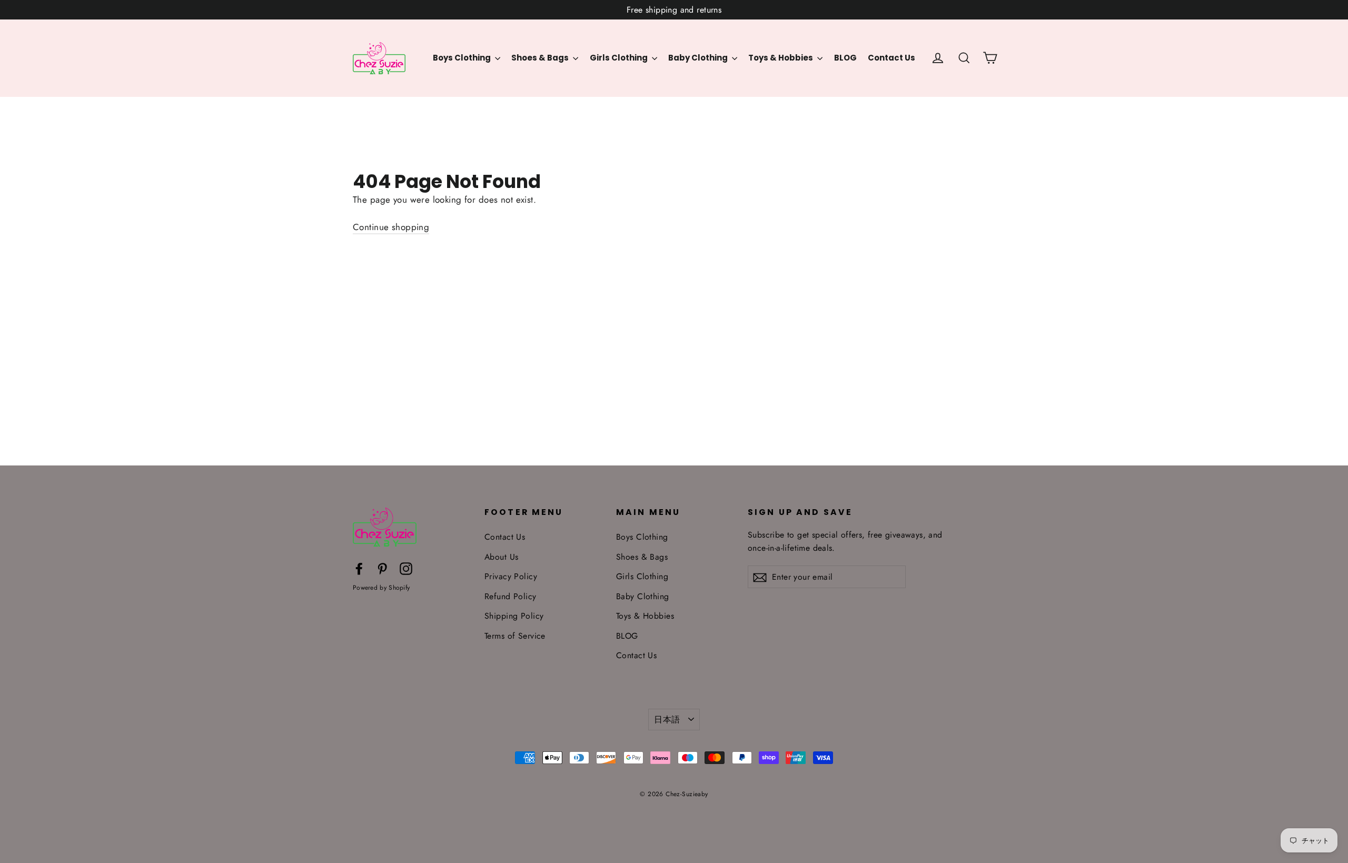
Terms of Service (515, 636)
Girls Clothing (619, 57)
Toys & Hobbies (781, 57)
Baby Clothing (698, 57)
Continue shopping (391, 227)
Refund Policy (510, 596)
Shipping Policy (513, 616)
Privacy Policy (510, 576)
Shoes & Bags (540, 57)
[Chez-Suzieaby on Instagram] (406, 568)
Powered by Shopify (381, 587)
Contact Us (891, 57)
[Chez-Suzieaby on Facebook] (359, 568)
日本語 (667, 719)
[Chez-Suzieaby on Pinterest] (382, 568)
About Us (501, 557)
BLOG (845, 57)
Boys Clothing (462, 57)
